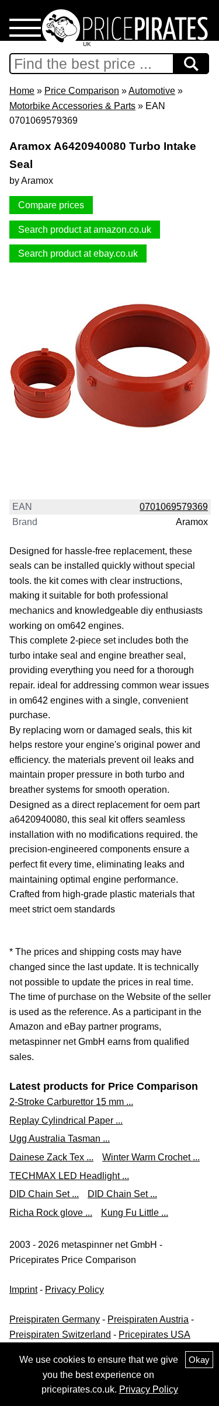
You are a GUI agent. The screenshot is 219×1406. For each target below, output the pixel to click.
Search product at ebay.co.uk (78, 253)
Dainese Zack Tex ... (51, 1157)
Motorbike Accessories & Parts (72, 106)
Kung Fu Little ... (134, 1213)
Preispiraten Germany (54, 1319)
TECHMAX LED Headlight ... (69, 1176)
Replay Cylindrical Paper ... (66, 1120)
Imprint (23, 1290)
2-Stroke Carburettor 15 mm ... (71, 1102)
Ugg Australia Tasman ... (59, 1138)
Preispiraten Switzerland (60, 1334)
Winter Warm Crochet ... (151, 1157)
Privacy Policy (74, 1290)
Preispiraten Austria (148, 1319)
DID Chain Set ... (44, 1194)
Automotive (151, 91)
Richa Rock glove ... (50, 1213)
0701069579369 (174, 507)
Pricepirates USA (154, 1334)
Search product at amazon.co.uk (84, 230)
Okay (199, 1360)
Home (21, 91)
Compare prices (51, 205)
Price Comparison (81, 91)
